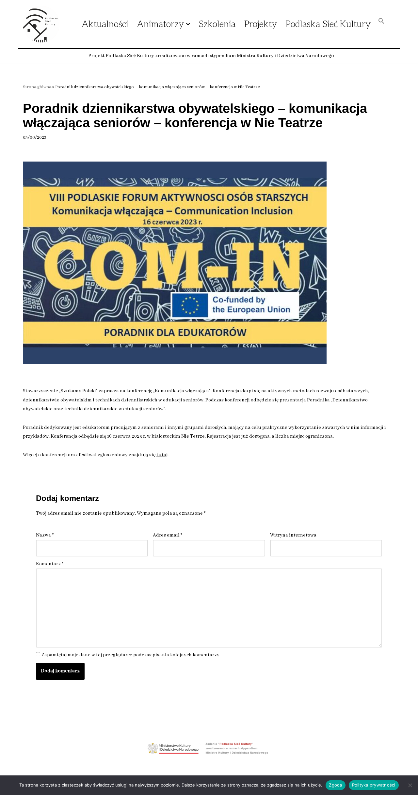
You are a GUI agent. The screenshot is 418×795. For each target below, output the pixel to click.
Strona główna (37, 87)
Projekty (260, 24)
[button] (188, 24)
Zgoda (335, 784)
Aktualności (105, 24)
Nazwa (45, 535)
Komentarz (49, 564)
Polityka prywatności (373, 784)
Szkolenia (217, 24)
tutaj (162, 455)
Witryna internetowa (293, 535)
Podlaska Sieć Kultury (328, 24)
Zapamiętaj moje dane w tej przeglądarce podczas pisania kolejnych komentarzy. (130, 655)
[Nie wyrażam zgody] (410, 785)
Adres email (167, 535)
